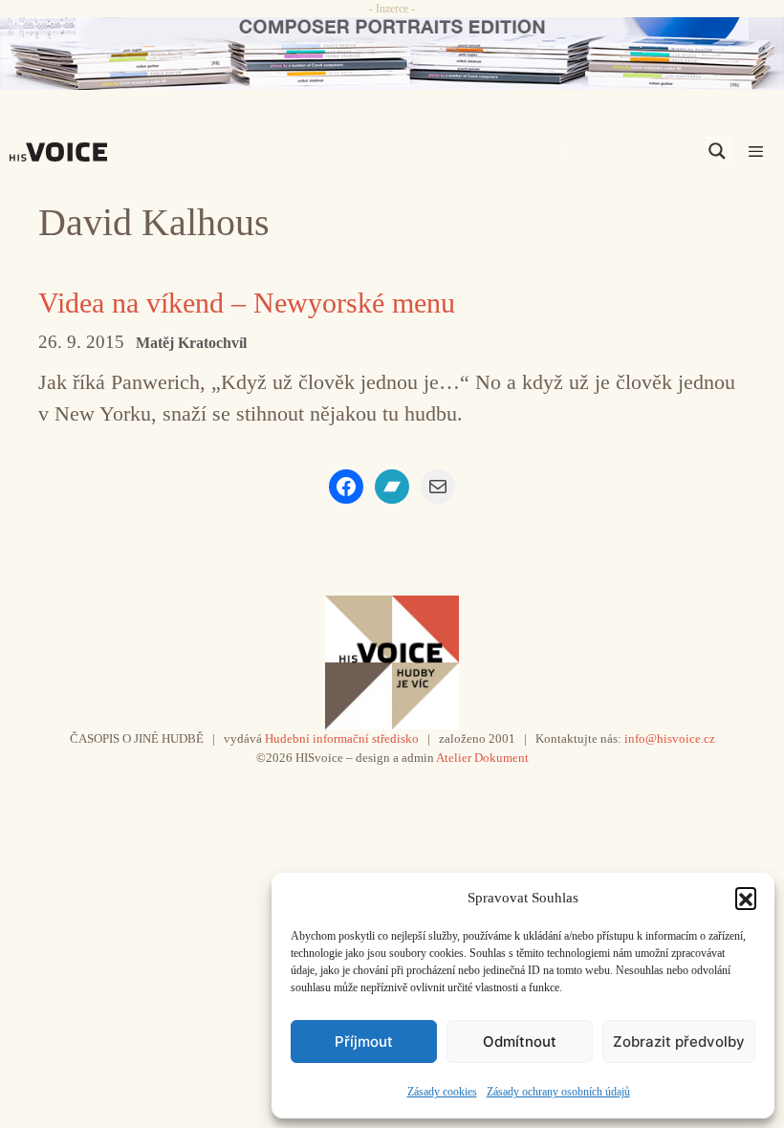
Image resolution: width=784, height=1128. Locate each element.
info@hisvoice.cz (669, 738)
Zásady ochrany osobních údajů (558, 1091)
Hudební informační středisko (342, 738)
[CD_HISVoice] (392, 53)
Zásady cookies (442, 1091)
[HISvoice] (63, 152)
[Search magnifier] (717, 151)
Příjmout (364, 1041)
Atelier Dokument (482, 757)
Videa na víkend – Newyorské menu (246, 302)
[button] (745, 897)
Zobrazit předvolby (679, 1041)
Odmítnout (519, 1041)
